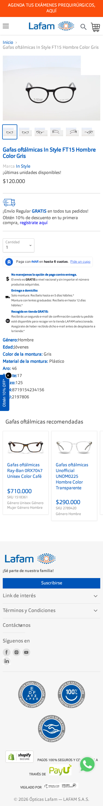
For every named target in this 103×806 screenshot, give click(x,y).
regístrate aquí (34, 223)
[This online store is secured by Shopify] (20, 761)
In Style (23, 166)
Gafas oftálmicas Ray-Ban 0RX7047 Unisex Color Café (25, 471)
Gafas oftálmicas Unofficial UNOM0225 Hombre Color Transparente (72, 476)
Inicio (8, 43)
